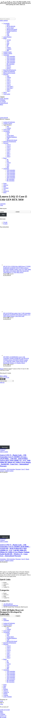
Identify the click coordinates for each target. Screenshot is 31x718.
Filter (3, 214)
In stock (5, 223)
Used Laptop (6, 94)
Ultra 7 (8, 91)
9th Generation (10, 179)
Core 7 (8, 152)
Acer (8, 41)
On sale (5, 222)
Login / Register (7, 696)
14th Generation (11, 61)
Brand (5, 38)
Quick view (3, 448)
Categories (3, 203)
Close (1, 205)
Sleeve (5, 92)
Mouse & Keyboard (12, 29)
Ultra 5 (8, 89)
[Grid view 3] (3, 379)
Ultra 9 (8, 156)
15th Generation (11, 62)
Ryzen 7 (9, 68)
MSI (8, 50)
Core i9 (8, 85)
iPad (8, 126)
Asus (8, 43)
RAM (8, 32)
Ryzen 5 (9, 67)
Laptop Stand (10, 28)
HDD (8, 25)
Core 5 (8, 79)
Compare (5, 695)
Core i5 (8, 82)
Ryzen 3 (9, 65)
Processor (5, 74)
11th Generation (11, 56)
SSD (8, 34)
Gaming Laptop (7, 52)
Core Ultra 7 (10, 88)
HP (7, 46)
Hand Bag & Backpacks (9, 70)
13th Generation (11, 59)
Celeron (9, 77)
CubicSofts (4, 614)
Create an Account (5, 709)
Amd (8, 76)
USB (8, 35)
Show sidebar (3, 376)
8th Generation (10, 64)
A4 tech (9, 40)
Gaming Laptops (7, 53)
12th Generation (11, 58)
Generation (6, 55)
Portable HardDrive (12, 31)
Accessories (6, 23)
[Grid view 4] (4, 379)
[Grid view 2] (1, 379)
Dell (8, 44)
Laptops (9, 128)
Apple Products (7, 37)
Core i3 (8, 80)
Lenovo (9, 47)
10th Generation (11, 177)
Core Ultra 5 (10, 86)
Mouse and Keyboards (9, 73)
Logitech (9, 49)
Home (2, 368)
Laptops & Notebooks (9, 71)
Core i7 (8, 83)
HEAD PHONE (11, 26)
